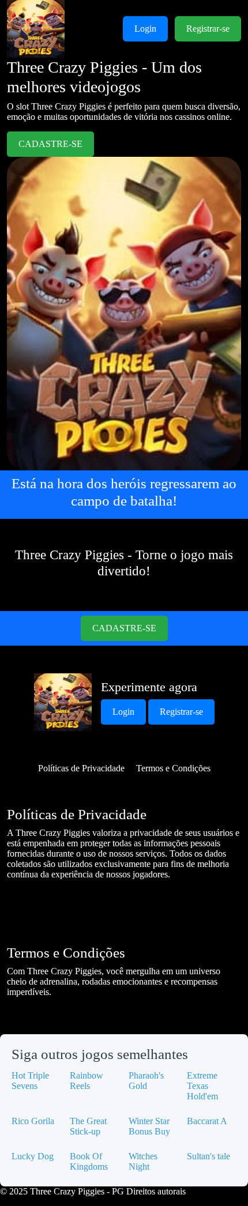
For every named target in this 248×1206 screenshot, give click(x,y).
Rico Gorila (33, 1121)
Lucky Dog (33, 1156)
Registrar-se (208, 28)
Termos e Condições (173, 768)
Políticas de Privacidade (81, 768)
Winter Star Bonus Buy (149, 1126)
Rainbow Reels (86, 1081)
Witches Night (143, 1161)
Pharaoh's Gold (146, 1081)
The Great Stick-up (88, 1126)
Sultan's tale (208, 1156)
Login (145, 28)
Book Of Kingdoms (89, 1161)
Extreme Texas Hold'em (202, 1086)
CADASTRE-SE (50, 144)
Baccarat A (207, 1121)
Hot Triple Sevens (30, 1081)
